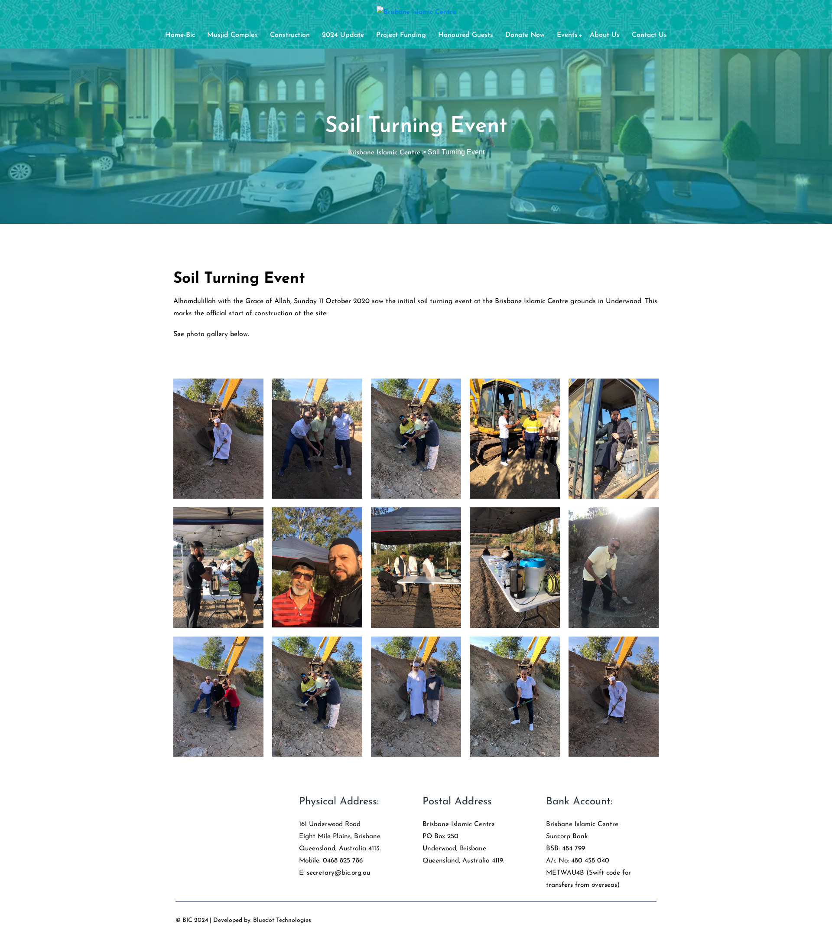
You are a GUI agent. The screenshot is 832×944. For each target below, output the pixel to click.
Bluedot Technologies (282, 920)
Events (567, 35)
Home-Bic (180, 35)
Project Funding (401, 35)
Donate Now (525, 35)
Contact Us (649, 35)
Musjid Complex (232, 35)
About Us (605, 35)
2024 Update (343, 35)
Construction (290, 35)
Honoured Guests (465, 35)
